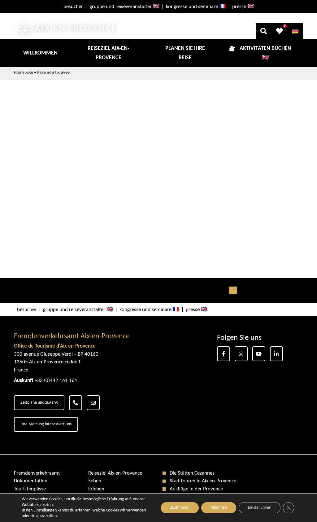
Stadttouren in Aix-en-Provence (203, 481)
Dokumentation (30, 481)
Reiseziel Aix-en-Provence (108, 53)
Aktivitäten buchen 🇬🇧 (265, 53)
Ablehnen (219, 507)
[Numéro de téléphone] (75, 402)
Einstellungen (259, 507)
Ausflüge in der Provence (196, 489)
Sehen (94, 481)
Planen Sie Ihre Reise (185, 53)
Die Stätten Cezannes (192, 473)
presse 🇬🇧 (243, 6)
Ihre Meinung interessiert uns (46, 424)
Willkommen (40, 53)
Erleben (96, 489)
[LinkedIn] (276, 353)
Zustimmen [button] (179, 507)
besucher (73, 6)
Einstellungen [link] (45, 510)
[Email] (93, 402)
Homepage (23, 73)
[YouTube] (258, 353)
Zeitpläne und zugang (39, 402)
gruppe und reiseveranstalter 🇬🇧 (124, 6)
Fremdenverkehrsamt (37, 473)
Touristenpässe (30, 489)
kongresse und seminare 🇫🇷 (196, 6)
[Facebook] (223, 353)
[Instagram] (241, 353)
